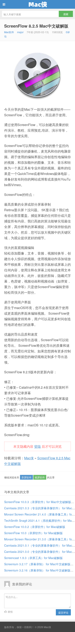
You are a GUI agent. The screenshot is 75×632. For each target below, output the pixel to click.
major (20, 32)
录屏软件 (26, 477)
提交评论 (63, 612)
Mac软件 (9, 32)
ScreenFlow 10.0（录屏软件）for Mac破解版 (33, 533)
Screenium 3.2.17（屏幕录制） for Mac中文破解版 (37, 564)
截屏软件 (40, 477)
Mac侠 (37, 4)
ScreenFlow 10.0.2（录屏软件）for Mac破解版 (34, 527)
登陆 (37, 446)
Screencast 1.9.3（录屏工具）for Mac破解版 (33, 558)
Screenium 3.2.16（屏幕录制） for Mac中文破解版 (37, 570)
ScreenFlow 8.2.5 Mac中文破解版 (36, 26)
